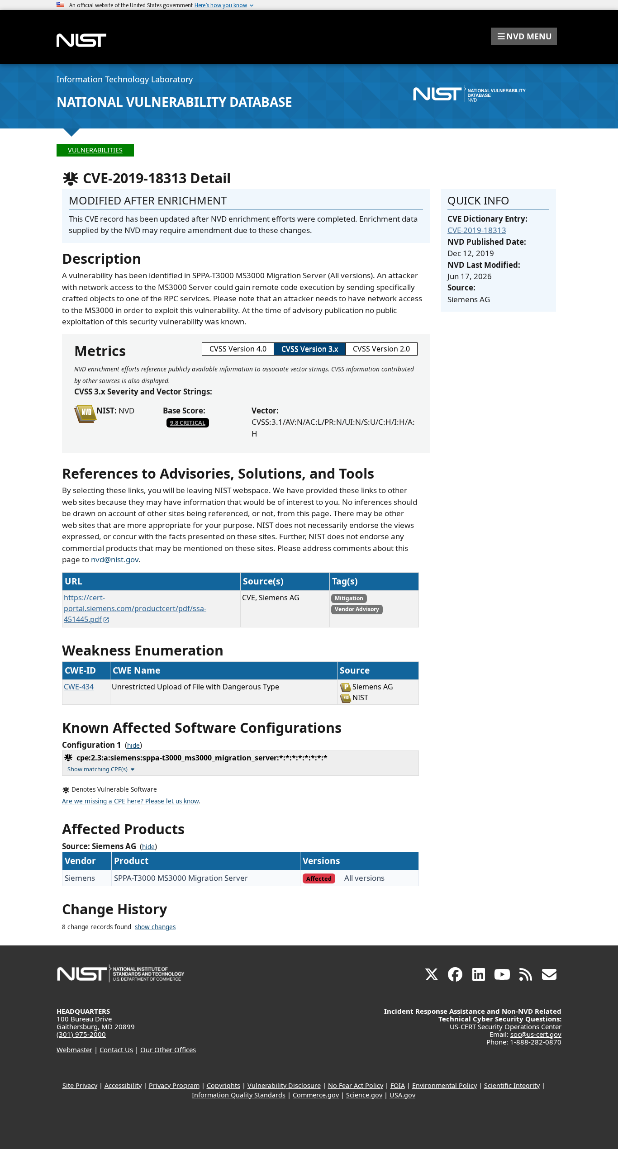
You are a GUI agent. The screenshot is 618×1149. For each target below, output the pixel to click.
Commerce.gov (316, 1095)
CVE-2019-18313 (476, 230)
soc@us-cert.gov (535, 1034)
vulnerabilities (95, 150)
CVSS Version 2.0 (381, 349)
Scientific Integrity (512, 1085)
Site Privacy (79, 1085)
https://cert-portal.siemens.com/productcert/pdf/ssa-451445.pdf (135, 608)
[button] (524, 36)
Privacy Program (174, 1085)
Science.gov (364, 1095)
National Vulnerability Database (174, 101)
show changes (155, 927)
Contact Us (116, 1049)
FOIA (397, 1085)
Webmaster (74, 1049)
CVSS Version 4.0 (237, 349)
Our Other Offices (168, 1049)
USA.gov (402, 1095)
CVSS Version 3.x (309, 349)
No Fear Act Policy (355, 1085)
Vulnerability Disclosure (284, 1085)
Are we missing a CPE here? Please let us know (130, 801)
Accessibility (123, 1085)
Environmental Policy (444, 1085)
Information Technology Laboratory (125, 79)
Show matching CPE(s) (98, 769)
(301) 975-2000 (81, 1034)
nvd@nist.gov (114, 559)
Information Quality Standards (238, 1095)
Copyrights (223, 1085)
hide (133, 745)
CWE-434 (79, 687)
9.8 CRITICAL (187, 422)
